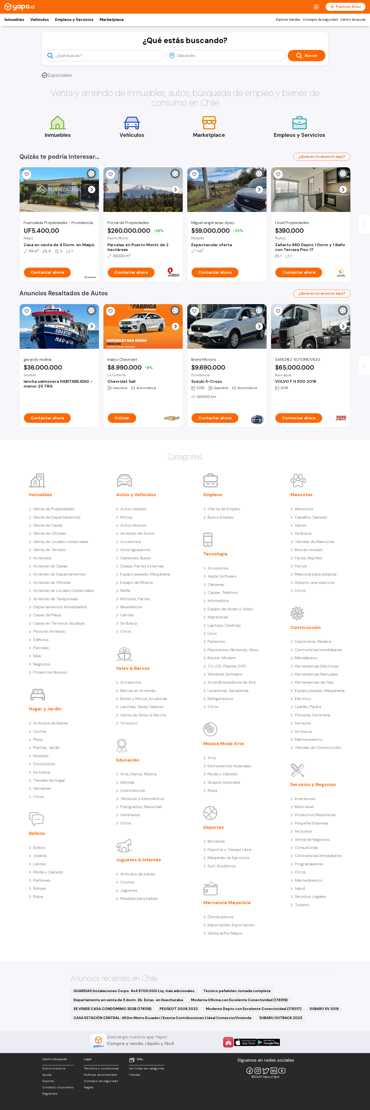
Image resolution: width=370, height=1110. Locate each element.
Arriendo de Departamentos (59, 574)
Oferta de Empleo (224, 509)
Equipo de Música (136, 582)
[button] (91, 189)
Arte (212, 757)
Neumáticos (131, 607)
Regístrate (49, 1094)
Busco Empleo (221, 517)
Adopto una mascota (315, 582)
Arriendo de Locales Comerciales (63, 590)
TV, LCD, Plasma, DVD (227, 666)
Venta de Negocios (312, 839)
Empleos (212, 495)
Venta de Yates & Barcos (143, 715)
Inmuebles (14, 19)
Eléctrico (303, 698)
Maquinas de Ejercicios (228, 857)
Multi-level (304, 806)
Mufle (125, 590)
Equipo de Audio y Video (230, 609)
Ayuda (46, 1075)
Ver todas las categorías (146, 1068)
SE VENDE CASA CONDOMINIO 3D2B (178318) (112, 1008)
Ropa (38, 896)
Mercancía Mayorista (227, 903)
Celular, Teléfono (223, 592)
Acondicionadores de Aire (232, 682)
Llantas (127, 615)
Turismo (302, 904)
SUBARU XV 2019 (324, 1008)
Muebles (41, 755)
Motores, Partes (135, 598)
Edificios (41, 639)
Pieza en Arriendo (49, 631)
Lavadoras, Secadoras (228, 690)
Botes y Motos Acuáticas (143, 698)
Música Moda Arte (223, 744)
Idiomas (127, 782)
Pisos (38, 739)
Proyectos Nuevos (50, 672)
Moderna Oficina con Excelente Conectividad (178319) (239, 1000)
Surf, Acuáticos (222, 866)
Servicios (303, 723)
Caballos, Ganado (311, 517)
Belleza (37, 833)
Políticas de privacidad (100, 1075)
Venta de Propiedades (54, 509)
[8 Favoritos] (110, 174)
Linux (212, 633)
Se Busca (128, 623)
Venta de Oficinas (49, 533)
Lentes (39, 864)
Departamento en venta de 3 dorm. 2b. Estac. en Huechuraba (128, 1000)
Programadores (309, 864)
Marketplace (112, 19)
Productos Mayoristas (315, 814)
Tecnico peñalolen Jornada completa (236, 991)
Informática (218, 600)
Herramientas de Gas (314, 682)
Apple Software (222, 576)
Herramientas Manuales (316, 674)
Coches (127, 882)
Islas (37, 655)
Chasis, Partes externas (142, 566)
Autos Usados (133, 509)
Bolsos (39, 847)
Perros (301, 566)
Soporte (48, 1081)
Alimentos (304, 509)
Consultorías (306, 847)
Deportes (213, 827)
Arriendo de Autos (137, 533)
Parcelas (41, 647)
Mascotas (301, 495)
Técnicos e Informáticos (142, 798)
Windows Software (225, 674)
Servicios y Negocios (313, 784)
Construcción (305, 627)
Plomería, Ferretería (312, 715)
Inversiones (305, 798)
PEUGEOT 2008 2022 (179, 1008)
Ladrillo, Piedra (308, 706)
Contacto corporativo (58, 1087)
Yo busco (128, 723)
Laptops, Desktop (224, 625)
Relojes (39, 888)
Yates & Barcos (133, 668)
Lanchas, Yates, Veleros (141, 706)
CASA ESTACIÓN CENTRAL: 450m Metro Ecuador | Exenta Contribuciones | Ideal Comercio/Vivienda (162, 1018)
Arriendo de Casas (50, 566)
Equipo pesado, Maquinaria (145, 574)
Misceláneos (306, 657)
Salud (300, 888)
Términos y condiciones (101, 1068)
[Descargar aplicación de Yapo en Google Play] (268, 1042)
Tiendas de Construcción (318, 747)
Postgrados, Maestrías (141, 806)
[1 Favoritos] (194, 174)
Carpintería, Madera (313, 641)
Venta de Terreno (49, 549)
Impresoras (218, 617)
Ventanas (42, 788)
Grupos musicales (224, 782)
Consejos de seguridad (320, 20)
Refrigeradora (220, 698)
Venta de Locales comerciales (60, 541)
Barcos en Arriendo (138, 690)
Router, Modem (222, 657)
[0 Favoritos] (26, 174)
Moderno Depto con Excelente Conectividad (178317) (254, 1008)
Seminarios (130, 814)
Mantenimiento (308, 739)
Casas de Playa (47, 615)
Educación (127, 760)
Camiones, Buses (135, 558)
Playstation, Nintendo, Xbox (233, 649)
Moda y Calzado (48, 872)
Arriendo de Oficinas (52, 582)
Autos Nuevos (133, 525)
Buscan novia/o (309, 549)
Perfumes (41, 880)
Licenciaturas (132, 790)
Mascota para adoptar (316, 574)
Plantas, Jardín (46, 747)
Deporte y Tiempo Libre (229, 849)
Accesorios (130, 541)
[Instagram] (258, 1071)
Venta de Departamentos (57, 517)
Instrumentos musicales (229, 766)
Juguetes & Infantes (138, 860)
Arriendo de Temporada (55, 598)
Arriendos (42, 558)
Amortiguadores (135, 549)
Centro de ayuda (352, 20)
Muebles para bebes (139, 898)
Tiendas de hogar (49, 780)
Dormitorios (44, 764)
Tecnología (215, 554)
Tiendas (134, 1075)
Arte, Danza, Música (138, 774)
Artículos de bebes (137, 874)
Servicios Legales (310, 896)
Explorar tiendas (288, 20)
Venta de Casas (47, 525)
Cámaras (216, 584)
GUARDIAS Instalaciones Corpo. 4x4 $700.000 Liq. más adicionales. (134, 991)
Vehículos (39, 19)
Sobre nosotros (53, 1068)
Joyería (39, 855)
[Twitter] (266, 1071)
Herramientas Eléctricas (317, 666)
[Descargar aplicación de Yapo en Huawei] (228, 1042)
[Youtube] (282, 1071)
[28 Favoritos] (110, 311)
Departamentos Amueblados (60, 607)
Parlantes (216, 641)
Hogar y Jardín (45, 709)
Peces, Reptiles (308, 558)
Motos (126, 517)
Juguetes (128, 890)
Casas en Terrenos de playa (59, 623)
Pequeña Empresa (311, 823)
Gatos (300, 525)
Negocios (41, 664)
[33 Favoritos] (278, 174)
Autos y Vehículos (136, 495)
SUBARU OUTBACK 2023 (280, 1018)
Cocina (39, 731)
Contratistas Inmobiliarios (318, 649)
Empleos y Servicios (74, 19)
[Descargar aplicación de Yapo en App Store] (245, 1042)
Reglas (89, 1087)
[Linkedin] (274, 1071)
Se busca (41, 772)
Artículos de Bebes (50, 723)
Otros (38, 796)
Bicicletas (216, 841)
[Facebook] (250, 1071)
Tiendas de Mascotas (315, 541)
